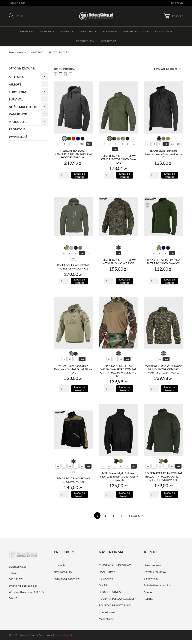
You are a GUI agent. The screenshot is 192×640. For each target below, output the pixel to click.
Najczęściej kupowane (67, 578)
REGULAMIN (106, 578)
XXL (82, 144)
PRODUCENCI (18, 121)
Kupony (148, 598)
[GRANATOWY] (78, 138)
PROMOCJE (17, 129)
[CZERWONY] (73, 138)
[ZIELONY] (69, 138)
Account (153, 552)
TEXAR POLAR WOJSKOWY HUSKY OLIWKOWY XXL (73, 267)
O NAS (103, 585)
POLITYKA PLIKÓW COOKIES (116, 598)
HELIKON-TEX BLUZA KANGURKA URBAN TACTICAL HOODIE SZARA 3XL (73, 154)
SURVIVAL (16, 99)
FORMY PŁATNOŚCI (111, 591)
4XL (73, 258)
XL (76, 144)
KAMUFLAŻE (18, 114)
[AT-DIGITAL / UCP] (118, 138)
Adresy (148, 591)
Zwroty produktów (155, 571)
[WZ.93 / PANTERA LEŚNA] (114, 138)
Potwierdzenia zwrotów (158, 585)
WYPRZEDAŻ (18, 136)
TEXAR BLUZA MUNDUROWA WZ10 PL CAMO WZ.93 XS (118, 261)
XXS (103, 144)
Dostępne (174, 69)
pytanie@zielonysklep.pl (23, 585)
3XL (88, 144)
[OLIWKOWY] (109, 139)
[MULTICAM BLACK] (76, 354)
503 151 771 (16, 579)
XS (110, 144)
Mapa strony (106, 618)
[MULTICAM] (123, 138)
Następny (136, 515)
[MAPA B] (163, 354)
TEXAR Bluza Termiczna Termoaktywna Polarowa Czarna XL (163, 154)
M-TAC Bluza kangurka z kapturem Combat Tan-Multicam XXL (73, 369)
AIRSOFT (15, 84)
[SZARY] (64, 139)
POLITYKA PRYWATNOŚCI (115, 605)
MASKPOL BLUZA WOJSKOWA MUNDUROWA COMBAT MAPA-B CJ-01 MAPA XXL (163, 369)
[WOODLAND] (118, 354)
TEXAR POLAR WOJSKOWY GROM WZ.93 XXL (73, 480)
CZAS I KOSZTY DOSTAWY (115, 565)
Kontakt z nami (17, 2)
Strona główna (22, 67)
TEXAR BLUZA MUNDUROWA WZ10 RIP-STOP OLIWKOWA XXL (118, 159)
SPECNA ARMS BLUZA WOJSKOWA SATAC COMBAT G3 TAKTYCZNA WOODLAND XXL (118, 370)
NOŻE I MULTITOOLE (23, 107)
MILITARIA (16, 77)
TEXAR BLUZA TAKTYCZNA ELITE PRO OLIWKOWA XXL (163, 261)
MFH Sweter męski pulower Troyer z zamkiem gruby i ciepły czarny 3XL (118, 476)
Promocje (59, 565)
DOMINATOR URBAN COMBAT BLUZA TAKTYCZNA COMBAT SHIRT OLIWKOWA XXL (163, 476)
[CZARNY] (82, 138)
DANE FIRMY (107, 571)
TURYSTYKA (17, 92)
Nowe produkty (63, 571)
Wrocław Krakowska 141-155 (26, 591)
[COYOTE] (163, 138)
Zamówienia (151, 578)
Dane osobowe (152, 565)
